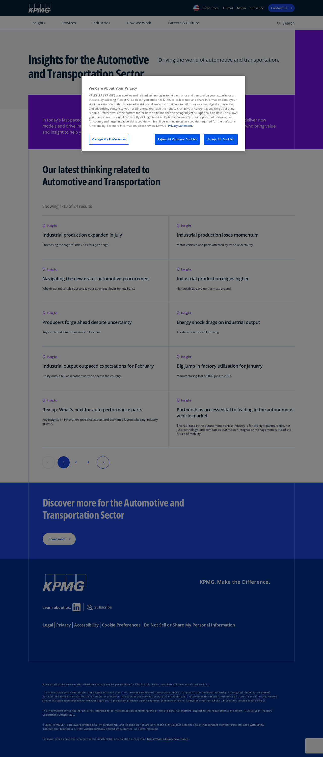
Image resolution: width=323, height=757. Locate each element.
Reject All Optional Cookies (177, 139)
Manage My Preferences (109, 139)
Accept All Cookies (220, 139)
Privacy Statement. (180, 126)
